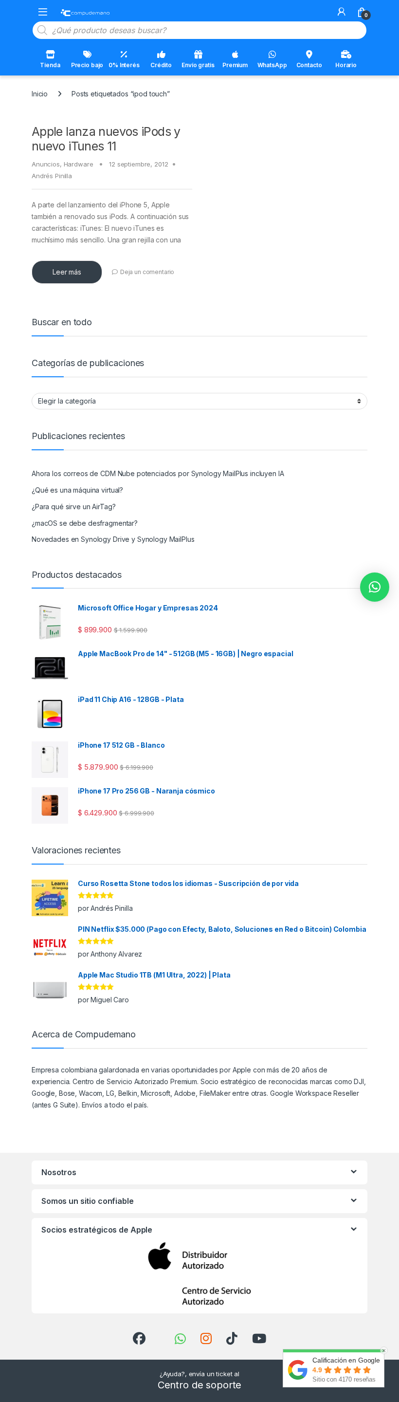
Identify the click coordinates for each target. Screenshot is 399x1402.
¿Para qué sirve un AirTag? (73, 506)
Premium (235, 65)
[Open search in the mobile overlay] (199, 30)
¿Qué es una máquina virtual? (77, 490)
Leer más (67, 272)
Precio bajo (87, 65)
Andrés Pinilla (52, 176)
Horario (346, 65)
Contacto (309, 65)
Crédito (161, 65)
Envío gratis (197, 65)
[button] (374, 587)
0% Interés (124, 65)
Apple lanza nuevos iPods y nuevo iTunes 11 (106, 138)
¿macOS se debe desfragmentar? (85, 523)
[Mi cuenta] (341, 12)
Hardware (78, 164)
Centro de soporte (200, 1385)
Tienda (50, 65)
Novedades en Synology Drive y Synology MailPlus (113, 539)
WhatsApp (272, 65)
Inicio (40, 94)
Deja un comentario (147, 272)
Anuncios (46, 164)
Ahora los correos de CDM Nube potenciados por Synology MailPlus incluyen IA (158, 473)
